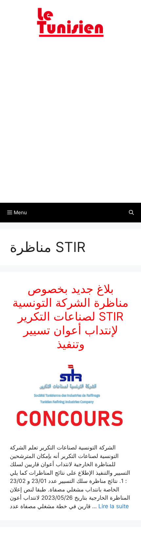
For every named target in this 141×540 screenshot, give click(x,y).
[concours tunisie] (70, 22)
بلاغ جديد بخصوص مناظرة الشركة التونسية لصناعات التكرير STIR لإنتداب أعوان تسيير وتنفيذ (70, 316)
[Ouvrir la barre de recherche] (131, 212)
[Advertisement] (70, 124)
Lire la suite (113, 506)
